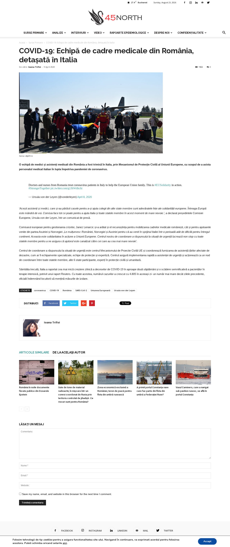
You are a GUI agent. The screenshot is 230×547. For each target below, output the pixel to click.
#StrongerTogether (39, 188)
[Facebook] (184, 2)
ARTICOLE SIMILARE (34, 352)
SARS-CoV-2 (81, 290)
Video (98, 32)
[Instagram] (190, 2)
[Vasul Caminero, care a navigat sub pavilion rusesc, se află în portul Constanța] (193, 372)
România (67, 290)
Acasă (22, 42)
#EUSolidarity (163, 185)
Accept (207, 541)
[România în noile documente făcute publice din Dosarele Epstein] (36, 372)
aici (65, 543)
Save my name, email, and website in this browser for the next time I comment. (67, 494)
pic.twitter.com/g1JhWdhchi (66, 188)
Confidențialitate (191, 32)
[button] (224, 32)
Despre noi (161, 32)
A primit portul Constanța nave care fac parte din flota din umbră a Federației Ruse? (153, 391)
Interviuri (78, 32)
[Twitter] (208, 2)
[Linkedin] (196, 2)
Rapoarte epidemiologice (128, 32)
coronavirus (40, 290)
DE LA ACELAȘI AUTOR (69, 352)
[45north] (115, 17)
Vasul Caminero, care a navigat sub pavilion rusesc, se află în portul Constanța (192, 391)
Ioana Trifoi (34, 67)
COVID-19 (54, 290)
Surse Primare (34, 32)
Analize (57, 32)
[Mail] (202, 2)
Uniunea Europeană (100, 290)
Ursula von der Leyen (124, 290)
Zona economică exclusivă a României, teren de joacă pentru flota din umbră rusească (114, 391)
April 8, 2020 (84, 196)
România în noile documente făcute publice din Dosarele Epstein (34, 391)
